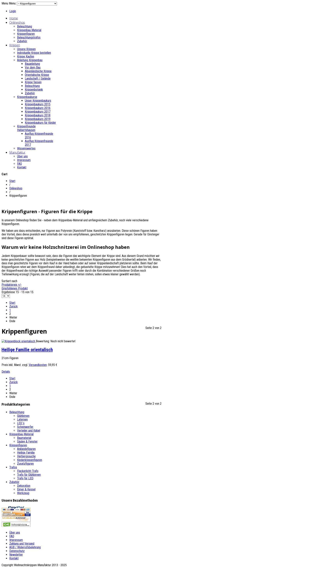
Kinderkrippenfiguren (29, 460)
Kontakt (21, 167)
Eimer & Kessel (26, 489)
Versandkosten (38, 365)
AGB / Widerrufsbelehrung (25, 547)
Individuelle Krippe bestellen (34, 53)
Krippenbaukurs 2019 (37, 119)
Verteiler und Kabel (28, 430)
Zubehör (22, 41)
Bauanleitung (32, 64)
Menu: (13, 3)
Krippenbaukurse (27, 97)
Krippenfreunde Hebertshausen (26, 128)
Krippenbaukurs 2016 (37, 108)
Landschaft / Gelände (38, 78)
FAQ (19, 164)
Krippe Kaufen (25, 56)
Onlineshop (17, 22)
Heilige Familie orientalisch (27, 349)
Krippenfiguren (26, 34)
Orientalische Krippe (37, 75)
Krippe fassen (33, 82)
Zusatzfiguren (25, 463)
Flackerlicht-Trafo (27, 471)
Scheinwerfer (25, 427)
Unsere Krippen (26, 49)
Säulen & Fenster (27, 441)
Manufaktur (17, 152)
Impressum (24, 160)
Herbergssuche (26, 456)
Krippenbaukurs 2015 (37, 104)
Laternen (22, 419)
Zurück (13, 306)
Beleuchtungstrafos (29, 37)
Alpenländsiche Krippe (38, 71)
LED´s (20, 423)
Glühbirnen (23, 416)
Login (12, 11)
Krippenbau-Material (29, 30)
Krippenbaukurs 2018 (37, 115)
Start (12, 181)
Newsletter (16, 554)
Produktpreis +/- (12, 285)
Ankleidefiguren (26, 449)
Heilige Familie (26, 452)
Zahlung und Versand (21, 543)
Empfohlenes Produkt (15, 288)
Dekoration (23, 486)
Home (13, 18)
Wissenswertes (26, 148)
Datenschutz (17, 551)
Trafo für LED (25, 478)
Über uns (22, 156)
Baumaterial (24, 438)
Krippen (14, 45)
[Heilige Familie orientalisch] (19, 341)
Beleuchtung (24, 26)
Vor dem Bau (33, 67)
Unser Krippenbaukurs (38, 100)
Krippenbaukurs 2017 (37, 111)
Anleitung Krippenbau (29, 60)
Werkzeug (23, 493)
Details (6, 371)
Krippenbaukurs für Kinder (40, 122)
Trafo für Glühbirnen (29, 474)
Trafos (13, 467)
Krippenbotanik (34, 89)
